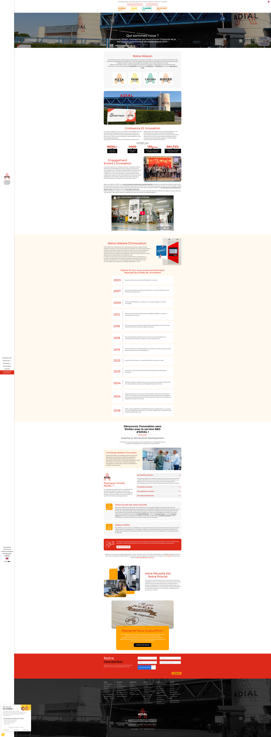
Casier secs (172, 690)
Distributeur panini (161, 690)
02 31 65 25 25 (168, 556)
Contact (7, 555)
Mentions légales (134, 729)
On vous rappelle (152, 4)
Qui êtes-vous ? (6, 360)
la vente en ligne (160, 514)
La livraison (146, 692)
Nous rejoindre (7, 366)
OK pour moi (26, 729)
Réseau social (6, 724)
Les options (146, 686)
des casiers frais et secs (132, 189)
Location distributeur (148, 702)
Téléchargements (7, 553)
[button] (3, 734)
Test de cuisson (147, 700)
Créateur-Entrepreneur (135, 690)
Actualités (7, 368)
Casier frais (172, 688)
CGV (141, 729)
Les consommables (148, 694)
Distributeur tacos (160, 692)
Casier (147, 9)
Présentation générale (148, 684)
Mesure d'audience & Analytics (10, 721)
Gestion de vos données (149, 729)
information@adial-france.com (145, 557)
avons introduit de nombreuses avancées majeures (138, 184)
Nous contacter (123, 547)
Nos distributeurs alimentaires (7, 372)
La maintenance (120, 688)
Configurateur (7, 547)
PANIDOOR (150, 66)
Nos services (6, 363)
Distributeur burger (161, 703)
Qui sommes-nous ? (7, 357)
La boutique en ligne (121, 686)
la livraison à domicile (165, 515)
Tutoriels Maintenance (7, 551)
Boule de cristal (147, 689)
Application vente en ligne (149, 691)
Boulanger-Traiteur (134, 688)
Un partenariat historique (175, 694)
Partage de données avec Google (10, 720)
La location (119, 684)
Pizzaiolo (132, 684)
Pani (134, 9)
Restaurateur (132, 686)
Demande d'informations (135, 4)
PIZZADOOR (132, 66)
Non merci (6, 729)
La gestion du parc (148, 687)
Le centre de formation (122, 690)
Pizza (122, 9)
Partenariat (159, 701)
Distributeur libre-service (122, 692)
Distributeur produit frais (122, 694)
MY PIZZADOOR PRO (142, 514)
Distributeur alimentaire (122, 696)
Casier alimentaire (173, 696)
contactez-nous (142, 645)
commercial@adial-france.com (148, 726)
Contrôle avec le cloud (174, 702)
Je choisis (16, 729)
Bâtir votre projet (147, 696)
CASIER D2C (159, 66)
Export (131, 692)
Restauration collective (135, 694)
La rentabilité (146, 698)
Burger (162, 9)
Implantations (7, 549)
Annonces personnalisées (9, 722)
